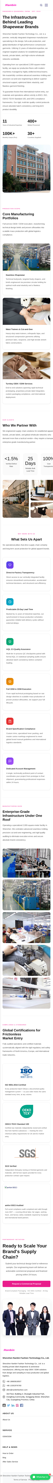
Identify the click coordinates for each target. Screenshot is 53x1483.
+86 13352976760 (13, 1386)
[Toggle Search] (41, 5)
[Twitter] (8, 1405)
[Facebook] (21, 1405)
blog (4, 1458)
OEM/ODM (7, 1436)
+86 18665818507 (13, 1381)
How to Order (8, 1453)
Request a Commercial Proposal (26, 1284)
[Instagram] (17, 1405)
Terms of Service (20, 1480)
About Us (6, 1420)
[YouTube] (4, 1405)
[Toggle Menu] (46, 5)
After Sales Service (10, 1462)
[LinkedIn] (12, 1405)
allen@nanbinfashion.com (17, 1390)
